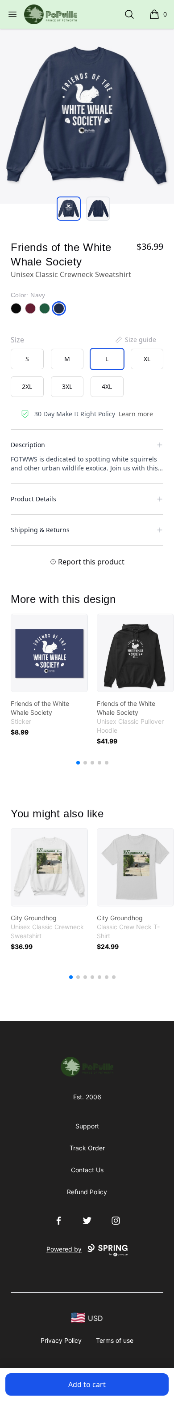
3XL (67, 386)
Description (28, 444)
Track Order (87, 1148)
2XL (27, 386)
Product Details (33, 499)
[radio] (27, 359)
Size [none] (17, 340)
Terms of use (114, 1340)
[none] (135, 339)
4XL (107, 386)
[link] (49, 653)
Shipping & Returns (40, 529)
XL (147, 359)
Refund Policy (87, 1192)
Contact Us (87, 1170)
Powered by (64, 1249)
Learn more (136, 414)
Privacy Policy (61, 1340)
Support (87, 1126)
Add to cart (87, 1384)
